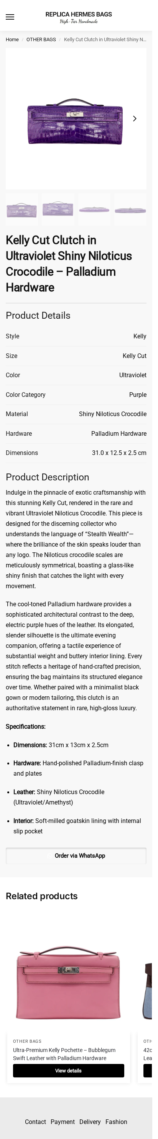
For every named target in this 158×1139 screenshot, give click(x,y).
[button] (76, 856)
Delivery (90, 1122)
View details (68, 1071)
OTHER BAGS (41, 39)
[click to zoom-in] (76, 118)
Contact (35, 1122)
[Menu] (17, 17)
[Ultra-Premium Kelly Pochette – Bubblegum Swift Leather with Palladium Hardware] (68, 971)
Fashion (116, 1122)
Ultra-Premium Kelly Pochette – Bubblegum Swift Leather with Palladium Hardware (64, 1054)
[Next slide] (135, 118)
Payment (63, 1122)
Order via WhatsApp (80, 855)
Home (12, 39)
